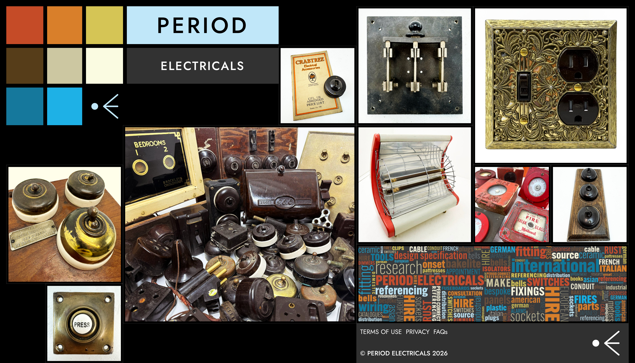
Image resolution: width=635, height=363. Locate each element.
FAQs (440, 331)
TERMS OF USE (381, 331)
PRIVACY (418, 331)
